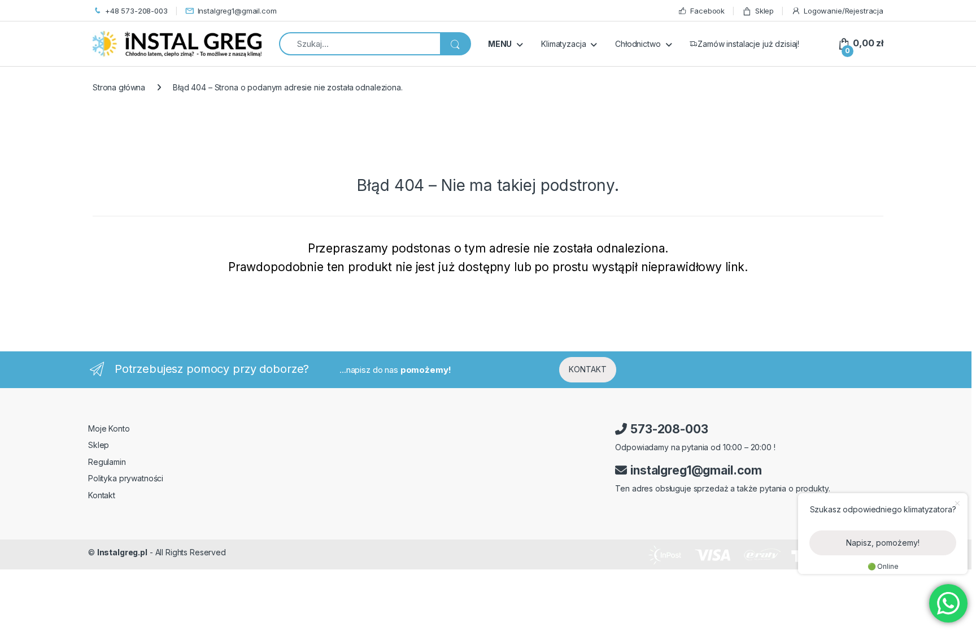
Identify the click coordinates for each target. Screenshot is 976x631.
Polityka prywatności (125, 478)
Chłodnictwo (637, 44)
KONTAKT (588, 369)
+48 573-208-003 (136, 10)
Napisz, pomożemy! (883, 542)
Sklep (764, 10)
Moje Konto (109, 428)
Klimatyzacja (563, 44)
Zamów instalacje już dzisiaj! (748, 44)
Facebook (707, 10)
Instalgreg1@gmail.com (237, 10)
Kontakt (101, 495)
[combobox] (359, 43)
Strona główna (119, 87)
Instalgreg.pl (122, 552)
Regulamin (107, 462)
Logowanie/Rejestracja (843, 10)
